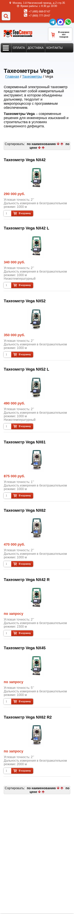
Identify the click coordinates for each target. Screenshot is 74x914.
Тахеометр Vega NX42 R (27, 579)
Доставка (36, 47)
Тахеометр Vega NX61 (25, 442)
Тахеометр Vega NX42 (25, 160)
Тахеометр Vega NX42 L (26, 228)
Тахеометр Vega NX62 (25, 510)
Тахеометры (32, 77)
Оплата (19, 47)
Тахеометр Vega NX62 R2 (28, 717)
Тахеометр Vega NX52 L (26, 369)
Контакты (54, 47)
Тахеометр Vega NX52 (25, 301)
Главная (12, 77)
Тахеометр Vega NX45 (25, 648)
